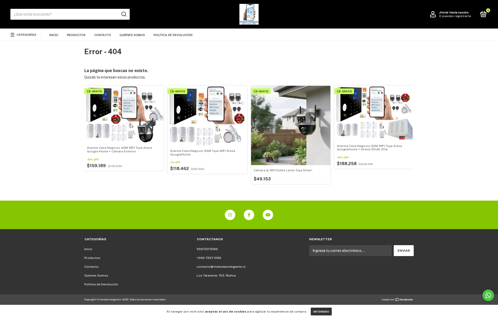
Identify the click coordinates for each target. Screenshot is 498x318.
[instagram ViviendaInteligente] (230, 215)
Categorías (26, 35)
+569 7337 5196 (209, 258)
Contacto (102, 35)
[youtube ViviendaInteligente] (268, 215)
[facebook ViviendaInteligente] (249, 215)
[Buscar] (123, 14)
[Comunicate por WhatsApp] (488, 295)
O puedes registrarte (455, 16)
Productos (76, 35)
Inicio (53, 35)
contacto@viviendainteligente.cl (221, 266)
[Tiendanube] (397, 300)
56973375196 (207, 249)
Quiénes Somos (132, 35)
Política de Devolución (173, 35)
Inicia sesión (458, 12)
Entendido (321, 311)
